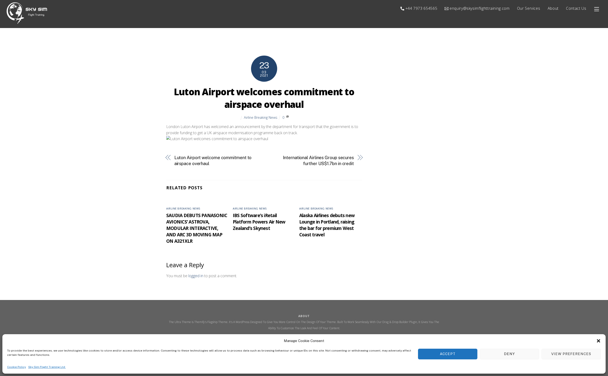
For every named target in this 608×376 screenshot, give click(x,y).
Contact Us (576, 8)
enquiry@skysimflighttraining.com (478, 8)
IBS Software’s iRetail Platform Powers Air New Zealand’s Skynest (259, 221)
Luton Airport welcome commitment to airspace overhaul (213, 160)
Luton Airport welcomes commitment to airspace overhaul (264, 98)
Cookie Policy (16, 366)
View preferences (571, 354)
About (553, 8)
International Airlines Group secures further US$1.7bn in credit (318, 160)
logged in (195, 275)
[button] (598, 340)
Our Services (528, 8)
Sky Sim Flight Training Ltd (47, 366)
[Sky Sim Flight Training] (27, 21)
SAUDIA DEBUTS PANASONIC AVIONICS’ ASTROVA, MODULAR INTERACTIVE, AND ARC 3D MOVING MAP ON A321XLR (196, 228)
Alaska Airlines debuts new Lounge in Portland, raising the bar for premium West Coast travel (327, 225)
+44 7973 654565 (420, 8)
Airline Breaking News (260, 117)
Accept (448, 354)
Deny (509, 354)
